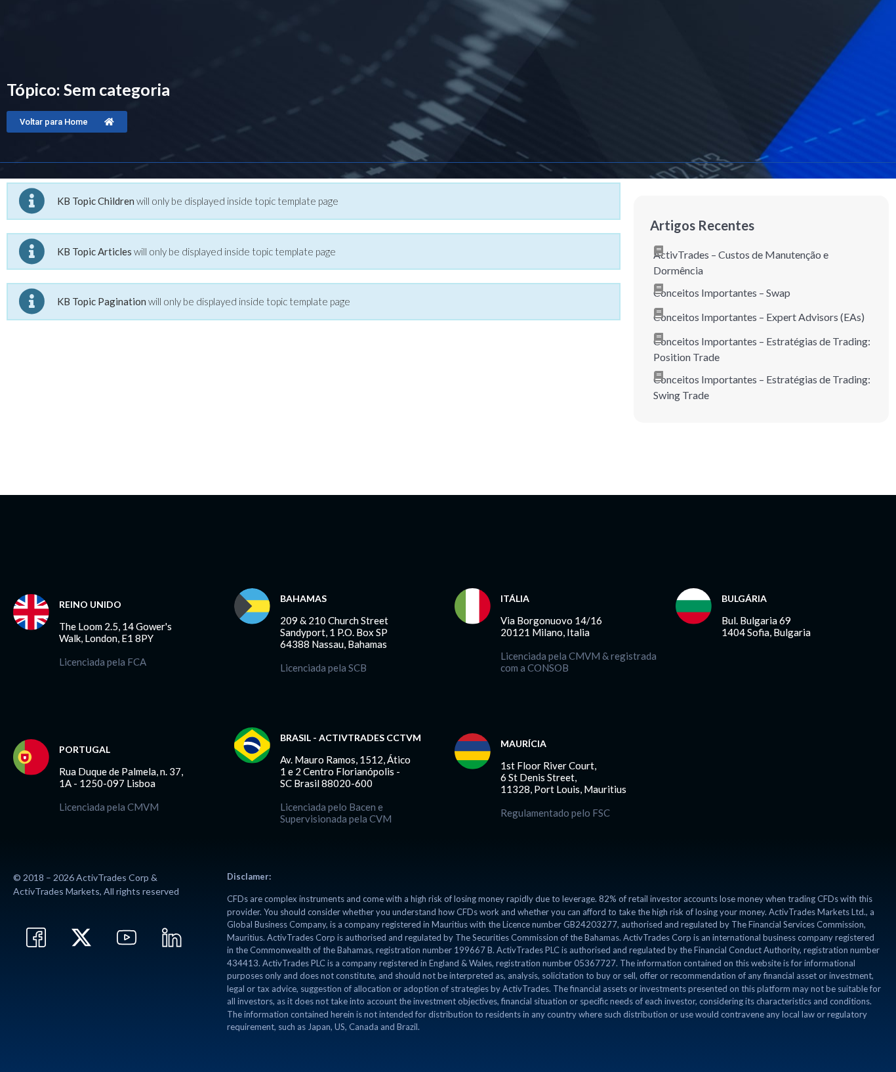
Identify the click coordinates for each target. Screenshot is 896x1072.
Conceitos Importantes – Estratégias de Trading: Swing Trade (761, 387)
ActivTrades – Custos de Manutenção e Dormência (740, 262)
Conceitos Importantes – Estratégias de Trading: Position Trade (761, 349)
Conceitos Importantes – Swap (721, 292)
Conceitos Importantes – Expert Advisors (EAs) (759, 317)
